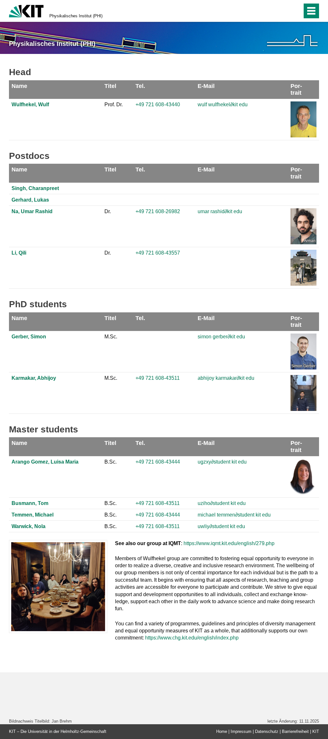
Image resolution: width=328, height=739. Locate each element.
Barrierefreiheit (295, 731)
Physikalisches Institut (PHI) (75, 15)
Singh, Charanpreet (35, 188)
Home (221, 731)
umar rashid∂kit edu (220, 211)
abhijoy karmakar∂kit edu (226, 378)
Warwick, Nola (28, 526)
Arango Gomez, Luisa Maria (45, 462)
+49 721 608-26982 (157, 211)
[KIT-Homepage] (26, 10)
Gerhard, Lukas (30, 200)
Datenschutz (266, 731)
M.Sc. (110, 336)
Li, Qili (19, 253)
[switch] (283, 10)
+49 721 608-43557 (157, 253)
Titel (110, 86)
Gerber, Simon (29, 336)
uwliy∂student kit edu (221, 526)
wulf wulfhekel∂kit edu (223, 104)
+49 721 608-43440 (157, 104)
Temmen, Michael (32, 514)
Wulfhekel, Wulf (30, 104)
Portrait (296, 89)
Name (19, 86)
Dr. (107, 211)
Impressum (241, 731)
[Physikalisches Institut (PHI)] (292, 41)
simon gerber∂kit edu (221, 336)
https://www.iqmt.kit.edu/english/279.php (229, 543)
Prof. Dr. (113, 104)
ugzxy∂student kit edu (222, 462)
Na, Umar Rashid (32, 211)
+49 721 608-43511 (157, 378)
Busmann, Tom (30, 503)
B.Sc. (110, 462)
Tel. (140, 86)
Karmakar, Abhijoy (34, 378)
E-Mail (206, 86)
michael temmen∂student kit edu (234, 514)
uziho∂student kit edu (222, 503)
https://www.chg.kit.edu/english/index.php (192, 637)
